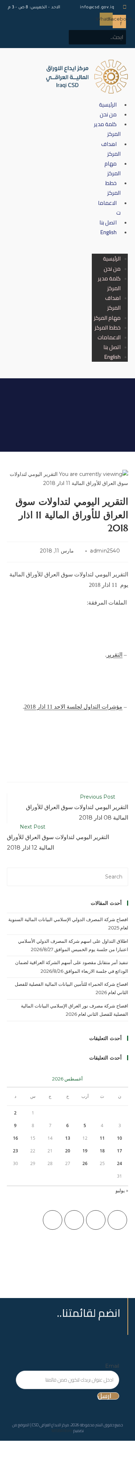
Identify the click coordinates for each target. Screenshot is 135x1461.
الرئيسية (108, 104)
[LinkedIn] (52, 1220)
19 (84, 1151)
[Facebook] (95, 1220)
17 (119, 1151)
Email (112, 1366)
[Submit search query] (98, 36)
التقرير (114, 655)
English (108, 232)
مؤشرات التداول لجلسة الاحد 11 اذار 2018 (73, 707)
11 (102, 1138)
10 (119, 1138)
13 (67, 1138)
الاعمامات (109, 208)
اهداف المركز (111, 149)
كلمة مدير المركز (107, 129)
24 (119, 1163)
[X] (117, 1220)
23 (15, 1151)
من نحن (108, 114)
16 (15, 1138)
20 (67, 1151)
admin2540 (105, 550)
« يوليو (122, 1190)
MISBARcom (62, 1430)
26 (84, 1163)
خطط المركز (113, 188)
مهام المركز (112, 168)
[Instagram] (74, 1220)
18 (102, 1151)
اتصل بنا (108, 222)
